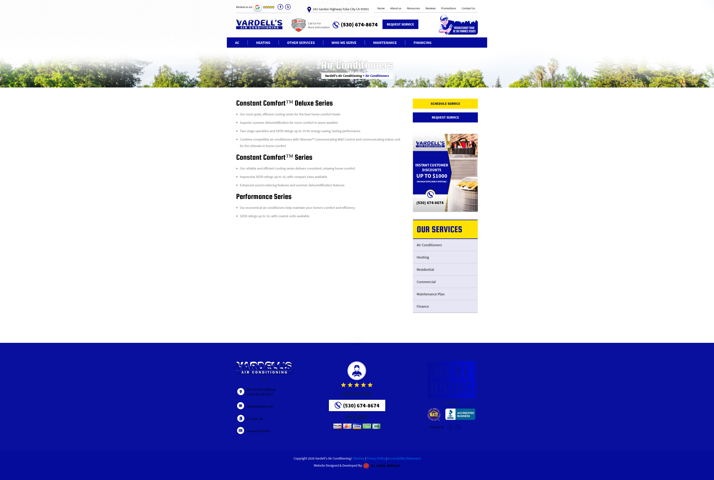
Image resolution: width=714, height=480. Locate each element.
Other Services (301, 42)
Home (381, 8)
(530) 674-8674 (359, 24)
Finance (423, 306)
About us (395, 8)
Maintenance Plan (431, 294)
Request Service (400, 24)
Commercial (426, 281)
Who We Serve (344, 42)
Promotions (448, 8)
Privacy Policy (376, 458)
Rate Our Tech (357, 393)
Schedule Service (445, 103)
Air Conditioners (429, 245)
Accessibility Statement (404, 458)
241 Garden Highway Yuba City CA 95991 (341, 9)
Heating (263, 42)
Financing (423, 42)
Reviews (431, 8)
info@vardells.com (260, 406)
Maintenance (385, 42)
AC (237, 42)
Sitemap (358, 458)
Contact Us (468, 8)
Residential (425, 269)
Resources (413, 8)
